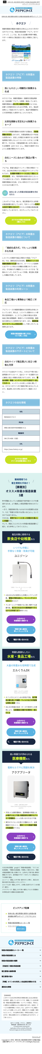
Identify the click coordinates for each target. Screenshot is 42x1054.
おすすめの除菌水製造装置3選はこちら (21, 220)
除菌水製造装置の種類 (16, 930)
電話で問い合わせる (21, 639)
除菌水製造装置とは (15, 926)
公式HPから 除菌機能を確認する (21, 619)
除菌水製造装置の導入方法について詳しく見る (21, 334)
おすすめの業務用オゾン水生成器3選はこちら (21, 460)
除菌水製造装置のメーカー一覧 (19, 923)
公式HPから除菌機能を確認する (21, 721)
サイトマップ (36, 1037)
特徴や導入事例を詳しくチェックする (21, 630)
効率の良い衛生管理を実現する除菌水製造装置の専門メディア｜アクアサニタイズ (24, 3)
